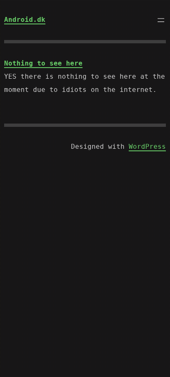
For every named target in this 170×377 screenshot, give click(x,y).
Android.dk (24, 19)
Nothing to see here (43, 63)
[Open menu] (161, 20)
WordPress (147, 146)
